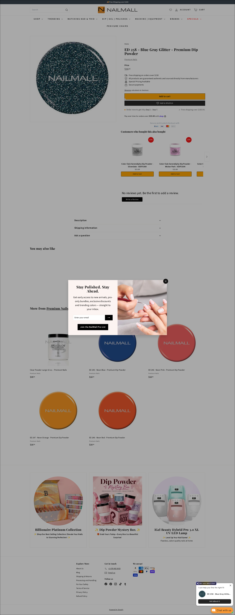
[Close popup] (230, 585)
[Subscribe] (109, 317)
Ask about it (214, 601)
